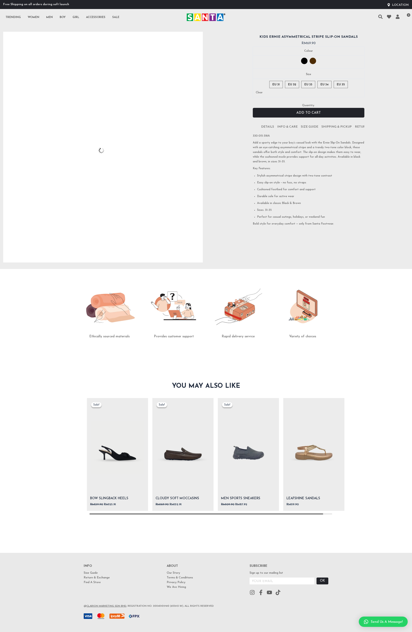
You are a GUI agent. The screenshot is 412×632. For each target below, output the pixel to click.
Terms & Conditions (180, 577)
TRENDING (13, 17)
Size (308, 74)
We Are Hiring (176, 587)
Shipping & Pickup (336, 126)
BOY (63, 17)
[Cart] (406, 17)
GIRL (76, 17)
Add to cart (308, 113)
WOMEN (33, 17)
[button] (383, 622)
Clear (259, 92)
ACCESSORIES (95, 17)
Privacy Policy (176, 582)
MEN (49, 17)
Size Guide (309, 126)
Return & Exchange (97, 577)
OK (322, 580)
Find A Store (92, 582)
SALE (115, 17)
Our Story (173, 573)
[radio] (304, 61)
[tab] (267, 127)
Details (267, 126)
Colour (308, 51)
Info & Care (287, 126)
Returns (362, 126)
